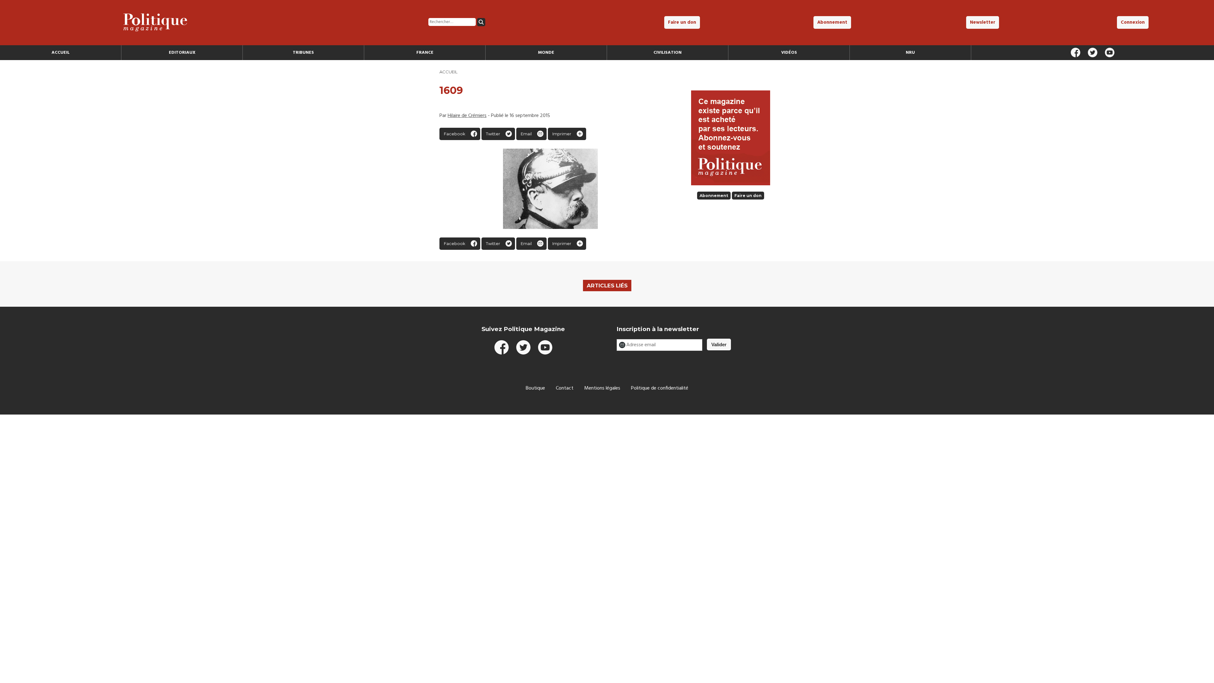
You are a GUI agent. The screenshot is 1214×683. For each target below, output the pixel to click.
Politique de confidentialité (659, 388)
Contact (564, 388)
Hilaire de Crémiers (467, 116)
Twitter (493, 133)
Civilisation (667, 52)
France (424, 52)
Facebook (454, 133)
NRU (910, 52)
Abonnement (832, 22)
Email (526, 133)
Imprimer (561, 133)
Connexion (1133, 22)
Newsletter (982, 22)
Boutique (535, 388)
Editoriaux (182, 52)
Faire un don (682, 22)
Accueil (61, 52)
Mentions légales (602, 388)
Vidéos (789, 52)
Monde (546, 52)
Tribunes (303, 52)
